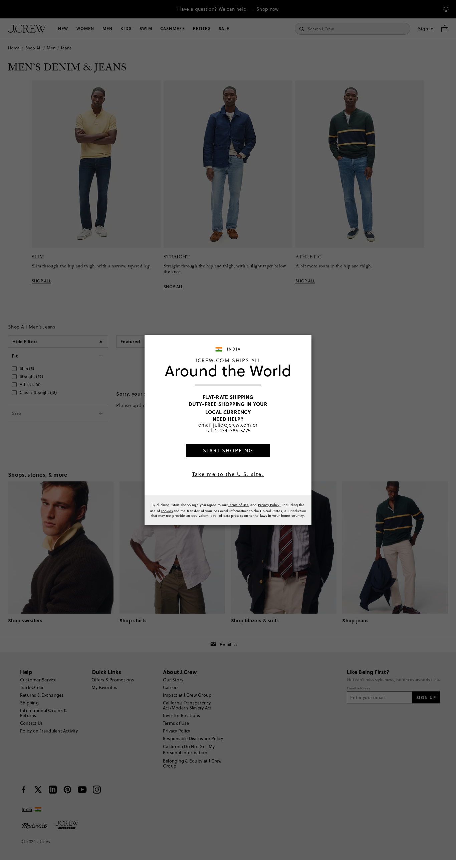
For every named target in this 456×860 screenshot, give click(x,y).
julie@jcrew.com (232, 424)
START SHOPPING (228, 450)
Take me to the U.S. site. (228, 474)
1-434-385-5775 (232, 430)
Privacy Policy (268, 504)
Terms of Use (238, 504)
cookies (167, 510)
